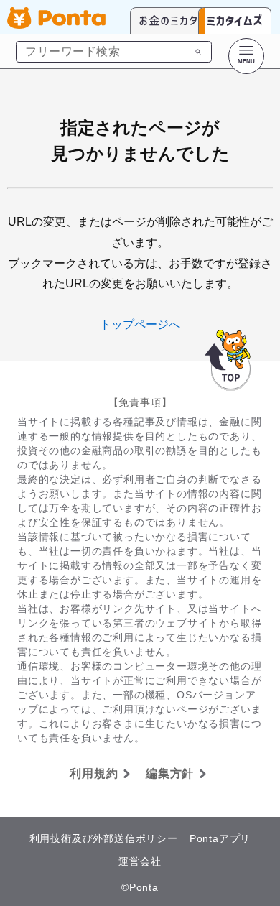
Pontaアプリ (220, 838)
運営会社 (139, 861)
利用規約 (94, 773)
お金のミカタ (168, 20)
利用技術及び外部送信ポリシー (103, 838)
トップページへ (140, 324)
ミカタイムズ (235, 20)
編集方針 (170, 773)
